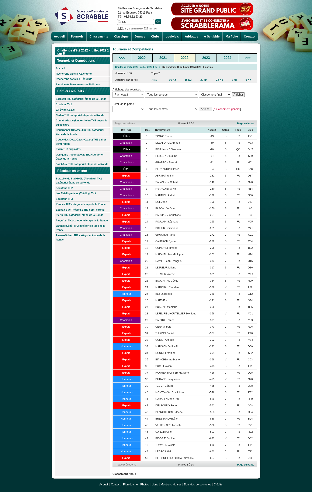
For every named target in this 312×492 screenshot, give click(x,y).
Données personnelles (197, 484)
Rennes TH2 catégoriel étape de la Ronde (81, 204)
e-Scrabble (212, 36)
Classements (99, 36)
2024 (227, 58)
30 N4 (203, 79)
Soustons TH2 (64, 188)
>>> (247, 58)
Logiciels (172, 36)
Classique (121, 36)
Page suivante (245, 123)
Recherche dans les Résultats (74, 79)
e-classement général (227, 109)
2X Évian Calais (65, 109)
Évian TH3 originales (68, 149)
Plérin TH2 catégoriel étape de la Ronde (79, 215)
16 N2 (172, 79)
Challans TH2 (64, 104)
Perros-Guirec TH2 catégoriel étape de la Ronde (80, 237)
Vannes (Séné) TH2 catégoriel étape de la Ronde (80, 228)
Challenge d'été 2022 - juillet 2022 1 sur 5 (137, 67)
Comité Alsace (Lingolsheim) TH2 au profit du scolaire (81, 122)
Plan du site (130, 484)
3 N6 (234, 79)
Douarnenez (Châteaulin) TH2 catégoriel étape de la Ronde (80, 132)
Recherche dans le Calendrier (74, 73)
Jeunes (140, 36)
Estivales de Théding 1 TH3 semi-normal (80, 209)
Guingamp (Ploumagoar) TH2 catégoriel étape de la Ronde (79, 156)
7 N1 (154, 79)
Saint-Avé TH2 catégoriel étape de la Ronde (82, 164)
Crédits (218, 484)
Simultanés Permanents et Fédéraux (78, 84)
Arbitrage (191, 36)
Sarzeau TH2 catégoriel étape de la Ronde (81, 98)
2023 (206, 58)
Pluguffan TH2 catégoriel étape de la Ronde (82, 220)
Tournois (77, 36)
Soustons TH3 (64, 198)
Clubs (155, 36)
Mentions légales (171, 484)
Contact (249, 36)
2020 (142, 58)
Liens (155, 484)
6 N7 (248, 79)
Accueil (59, 36)
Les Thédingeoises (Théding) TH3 (76, 193)
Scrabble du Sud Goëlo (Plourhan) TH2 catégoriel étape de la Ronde (79, 180)
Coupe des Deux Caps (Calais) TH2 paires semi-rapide (81, 141)
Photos (144, 484)
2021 (163, 58)
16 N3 (188, 79)
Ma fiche (232, 36)
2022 (184, 58)
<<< (122, 58)
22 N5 (219, 79)
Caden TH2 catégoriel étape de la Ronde (80, 115)
